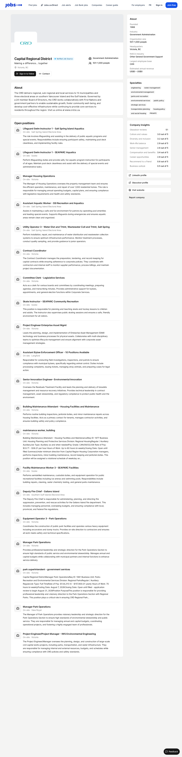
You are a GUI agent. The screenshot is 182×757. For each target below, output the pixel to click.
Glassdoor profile (140, 182)
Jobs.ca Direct (51, 5)
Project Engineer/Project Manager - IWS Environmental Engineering (59, 633)
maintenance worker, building (39, 430)
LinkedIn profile (139, 175)
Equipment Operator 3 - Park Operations (45, 518)
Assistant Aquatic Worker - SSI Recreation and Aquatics (53, 203)
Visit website (138, 190)
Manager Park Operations (37, 542)
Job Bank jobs (81, 5)
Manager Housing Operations (39, 176)
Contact (46, 73)
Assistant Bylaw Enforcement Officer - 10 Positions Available (56, 352)
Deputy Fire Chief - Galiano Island (41, 491)
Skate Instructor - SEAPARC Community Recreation (51, 301)
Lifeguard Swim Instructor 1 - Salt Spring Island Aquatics (53, 128)
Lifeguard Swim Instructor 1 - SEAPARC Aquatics (49, 152)
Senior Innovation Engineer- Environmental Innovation (52, 379)
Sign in (159, 5)
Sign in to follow (26, 73)
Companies (97, 5)
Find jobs (33, 5)
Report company (137, 197)
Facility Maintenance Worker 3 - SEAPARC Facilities (51, 467)
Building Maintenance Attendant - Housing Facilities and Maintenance (61, 406)
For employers (138, 5)
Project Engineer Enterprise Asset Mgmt (45, 325)
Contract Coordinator (34, 250)
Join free (171, 5)
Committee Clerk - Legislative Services (44, 277)
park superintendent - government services (46, 569)
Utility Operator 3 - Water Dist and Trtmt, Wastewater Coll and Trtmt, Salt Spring (66, 226)
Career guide (112, 5)
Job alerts (66, 5)
